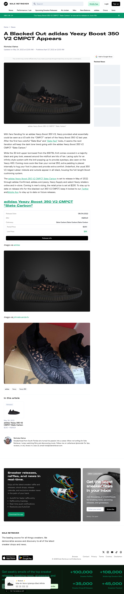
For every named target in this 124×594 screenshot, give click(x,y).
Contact (86, 556)
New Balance (85, 10)
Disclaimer (118, 556)
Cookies (109, 556)
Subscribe (110, 509)
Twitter (85, 188)
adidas (96, 10)
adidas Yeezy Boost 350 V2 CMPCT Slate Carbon (32, 178)
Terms (101, 556)
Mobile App (13, 192)
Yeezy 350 (22, 389)
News (11, 10)
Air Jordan (65, 10)
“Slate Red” (52, 141)
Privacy (94, 556)
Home (6, 27)
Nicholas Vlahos (11, 46)
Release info (47, 238)
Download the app (16, 514)
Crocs (105, 10)
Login (107, 4)
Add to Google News (105, 57)
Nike (74, 10)
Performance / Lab (24, 10)
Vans (113, 10)
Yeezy (14, 389)
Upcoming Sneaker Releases (46, 10)
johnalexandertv (21, 317)
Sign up (116, 4)
